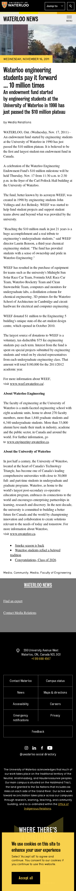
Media (7, 572)
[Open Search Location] (70, 6)
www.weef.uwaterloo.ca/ (26, 383)
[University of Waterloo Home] (15, 6)
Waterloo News (38, 585)
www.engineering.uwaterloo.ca (28, 441)
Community (21, 572)
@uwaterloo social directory (38, 754)
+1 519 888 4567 (41, 658)
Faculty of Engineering (55, 572)
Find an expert (12, 601)
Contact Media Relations (19, 612)
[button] (55, 6)
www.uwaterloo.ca (22, 533)
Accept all (26, 878)
